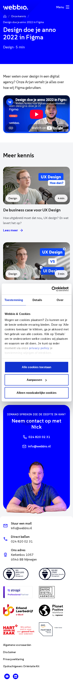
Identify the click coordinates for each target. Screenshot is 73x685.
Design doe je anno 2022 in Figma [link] (23, 22)
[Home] (5, 16)
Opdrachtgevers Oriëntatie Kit (21, 666)
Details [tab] (37, 299)
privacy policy (39, 348)
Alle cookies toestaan (36, 367)
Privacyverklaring (13, 659)
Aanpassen (34, 379)
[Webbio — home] (15, 7)
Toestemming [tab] (13, 299)
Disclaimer (9, 652)
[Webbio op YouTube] (7, 676)
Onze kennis (18, 16)
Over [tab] (60, 299)
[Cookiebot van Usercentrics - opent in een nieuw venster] (52, 289)
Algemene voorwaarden (17, 645)
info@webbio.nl (39, 446)
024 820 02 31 (39, 437)
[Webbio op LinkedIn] (15, 676)
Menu (60, 7)
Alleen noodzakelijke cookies (36, 392)
